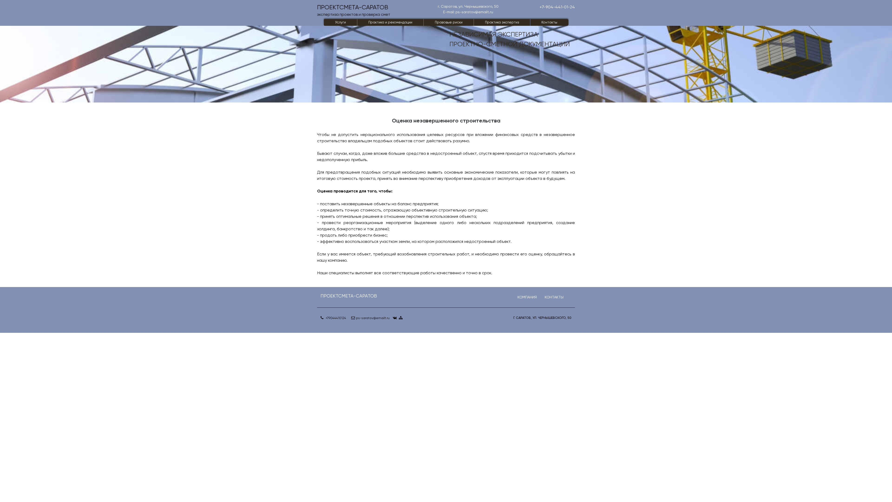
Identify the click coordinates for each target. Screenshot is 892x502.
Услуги (340, 22)
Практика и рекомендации (390, 22)
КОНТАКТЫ (554, 297)
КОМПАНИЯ (527, 297)
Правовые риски (448, 22)
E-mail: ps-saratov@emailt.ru (468, 12)
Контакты (549, 22)
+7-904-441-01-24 (557, 6)
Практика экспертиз (502, 22)
